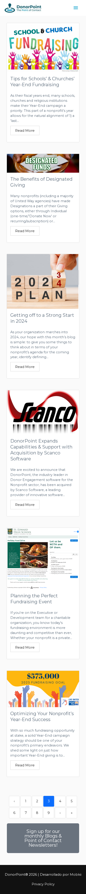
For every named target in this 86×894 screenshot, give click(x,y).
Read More (25, 130)
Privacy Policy (43, 884)
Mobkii (75, 875)
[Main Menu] (75, 8)
